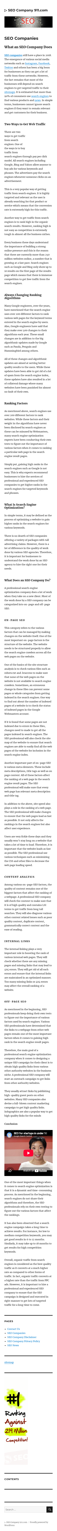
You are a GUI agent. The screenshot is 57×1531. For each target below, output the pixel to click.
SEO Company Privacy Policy (23, 1341)
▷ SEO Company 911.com (26, 10)
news (38, 100)
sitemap (9, 1362)
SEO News (13, 1345)
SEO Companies (16, 1333)
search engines (40, 96)
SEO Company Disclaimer (21, 1337)
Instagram (31, 63)
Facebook (44, 63)
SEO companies (13, 55)
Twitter (8, 67)
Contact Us (13, 1328)
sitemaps (9, 92)
